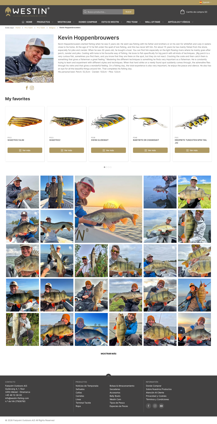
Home (18, 28)
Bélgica (52, 28)
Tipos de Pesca (117, 402)
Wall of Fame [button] (152, 22)
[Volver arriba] (108, 376)
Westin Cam (115, 399)
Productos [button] (43, 22)
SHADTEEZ (54, 140)
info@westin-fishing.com (17, 398)
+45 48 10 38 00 (13, 395)
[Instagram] (155, 406)
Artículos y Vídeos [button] (179, 22)
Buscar (129, 12)
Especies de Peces (119, 406)
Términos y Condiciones (157, 399)
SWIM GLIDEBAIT (99, 140)
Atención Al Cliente (155, 392)
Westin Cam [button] (64, 22)
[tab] (104, 167)
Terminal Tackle (83, 402)
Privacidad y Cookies (156, 396)
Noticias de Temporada (87, 385)
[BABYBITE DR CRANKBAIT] (150, 121)
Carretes (80, 396)
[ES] (27, 12)
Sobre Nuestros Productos (159, 389)
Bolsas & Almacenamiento (122, 385)
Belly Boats (115, 396)
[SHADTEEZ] (66, 121)
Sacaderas (115, 389)
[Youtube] (161, 406)
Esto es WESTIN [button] (110, 22)
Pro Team (29, 28)
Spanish (206, 2)
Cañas (79, 392)
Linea (78, 399)
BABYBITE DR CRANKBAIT (146, 140)
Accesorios (115, 392)
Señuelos (80, 389)
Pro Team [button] (132, 22)
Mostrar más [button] (108, 353)
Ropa (78, 406)
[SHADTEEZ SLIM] (25, 121)
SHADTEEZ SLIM (16, 140)
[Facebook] (148, 406)
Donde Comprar (88, 22)
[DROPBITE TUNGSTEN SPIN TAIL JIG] (192, 121)
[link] (22, 192)
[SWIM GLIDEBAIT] (108, 121)
